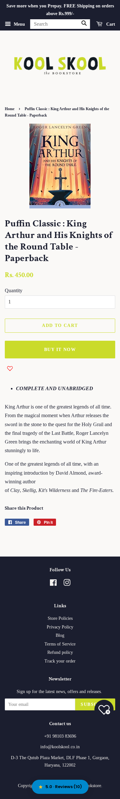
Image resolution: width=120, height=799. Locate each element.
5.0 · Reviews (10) (63, 787)
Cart (110, 24)
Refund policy (60, 652)
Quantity (13, 290)
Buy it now (60, 349)
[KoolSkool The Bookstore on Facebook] (53, 584)
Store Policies (60, 618)
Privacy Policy (60, 627)
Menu (18, 24)
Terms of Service (60, 644)
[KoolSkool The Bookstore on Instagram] (66, 584)
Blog (60, 635)
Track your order (60, 661)
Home (9, 109)
